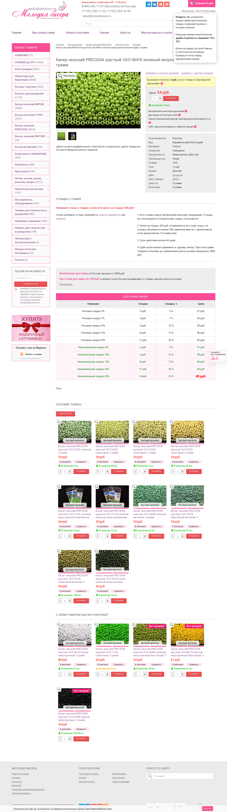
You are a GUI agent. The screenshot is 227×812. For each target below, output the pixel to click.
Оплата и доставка (77, 32)
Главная (16, 32)
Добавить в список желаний (162, 73)
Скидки (104, 32)
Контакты (17, 781)
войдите (60, 218)
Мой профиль (119, 774)
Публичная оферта (21, 793)
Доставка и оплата (89, 774)
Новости (125, 32)
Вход (198, 10)
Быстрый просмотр (75, 440)
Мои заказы (188, 10)
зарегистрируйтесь (110, 214)
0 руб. (205, 3)
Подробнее (66, 284)
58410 (175, 179)
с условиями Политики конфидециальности (31, 300)
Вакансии (16, 785)
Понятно (207, 808)
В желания (65, 462)
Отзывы (16, 777)
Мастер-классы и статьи (156, 32)
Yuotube (160, 4)
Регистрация (209, 10)
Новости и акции (20, 774)
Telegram (148, 4)
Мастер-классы (87, 781)
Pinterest (167, 4)
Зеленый (177, 175)
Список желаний (121, 781)
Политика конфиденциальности (28, 789)
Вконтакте (154, 4)
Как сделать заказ (43, 32)
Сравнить (218, 356)
